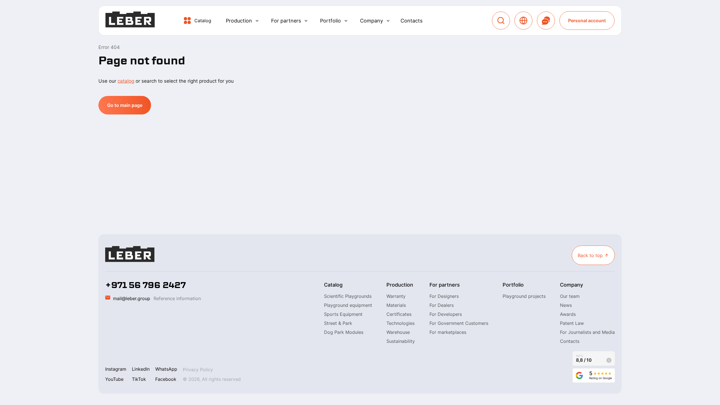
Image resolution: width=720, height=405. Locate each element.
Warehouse (398, 332)
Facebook (165, 379)
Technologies (400, 323)
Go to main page (124, 105)
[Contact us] (546, 21)
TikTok (139, 379)
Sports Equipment (343, 314)
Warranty (396, 296)
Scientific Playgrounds (348, 296)
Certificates (398, 314)
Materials (396, 305)
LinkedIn (141, 369)
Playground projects (524, 296)
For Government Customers (458, 323)
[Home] (130, 20)
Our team (570, 296)
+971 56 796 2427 (145, 285)
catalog (126, 81)
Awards (568, 314)
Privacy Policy (198, 369)
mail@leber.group (131, 298)
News (566, 305)
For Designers (444, 296)
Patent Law (572, 323)
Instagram (115, 369)
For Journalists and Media (587, 332)
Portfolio (330, 21)
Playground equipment (348, 305)
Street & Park (338, 323)
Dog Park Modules (343, 332)
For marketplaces (447, 332)
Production (239, 21)
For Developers (445, 314)
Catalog (202, 20)
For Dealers (441, 305)
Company (371, 21)
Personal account (587, 20)
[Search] (501, 21)
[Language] (523, 21)
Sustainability (400, 341)
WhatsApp (166, 369)
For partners (286, 21)
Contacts (411, 21)
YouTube (114, 379)
